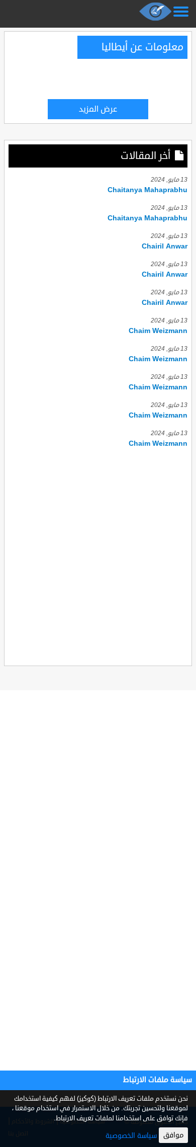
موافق (173, 1135)
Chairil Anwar (164, 246)
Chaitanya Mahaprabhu (147, 190)
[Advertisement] (98, 555)
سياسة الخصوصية (131, 1135)
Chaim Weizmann (158, 331)
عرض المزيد (98, 109)
